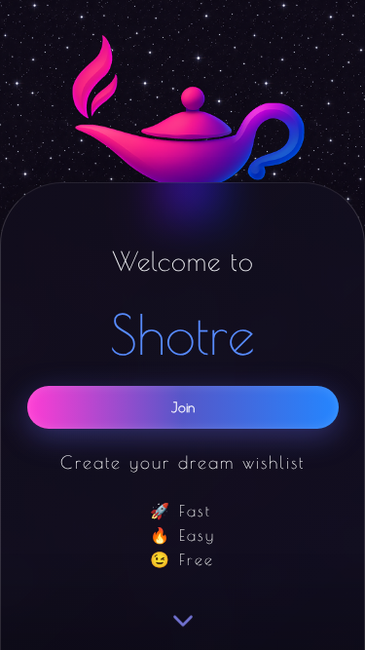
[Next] (183, 621)
